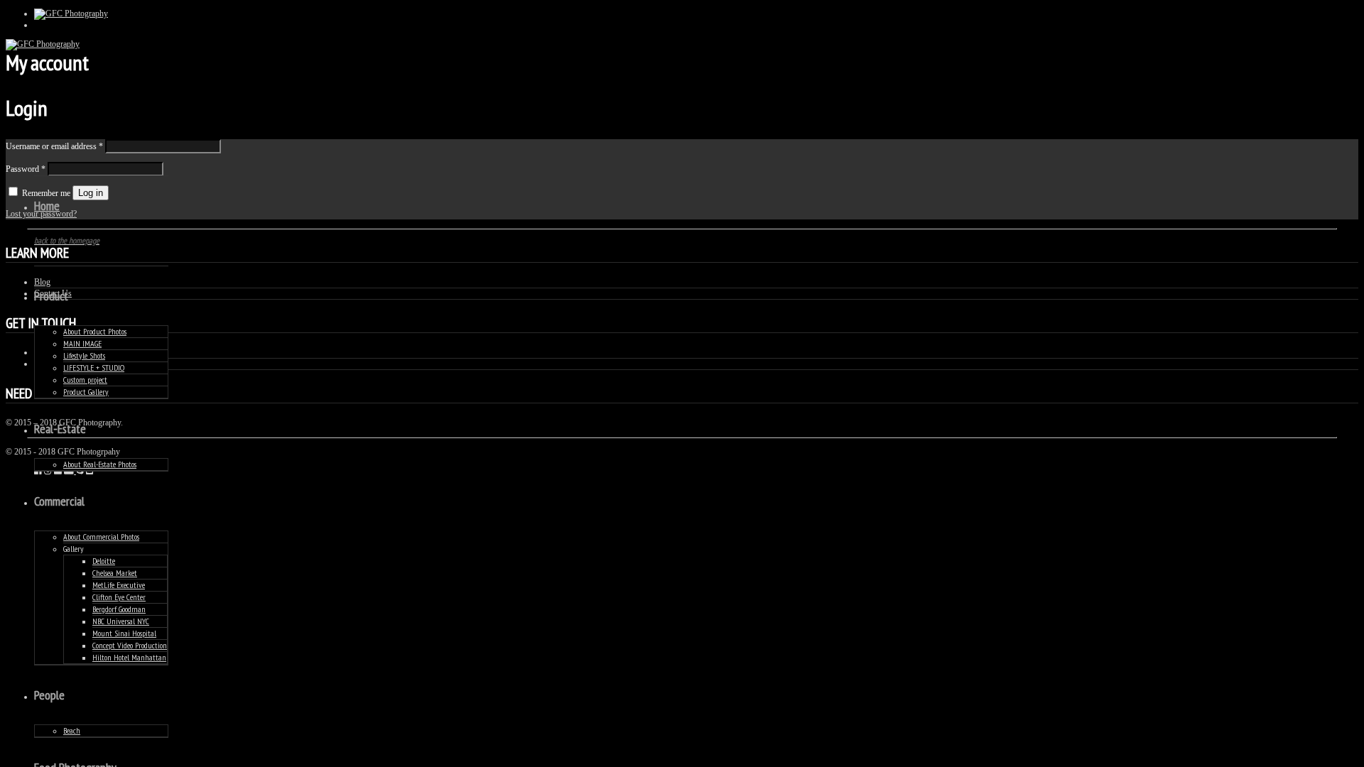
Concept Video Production (129, 645)
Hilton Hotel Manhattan (129, 657)
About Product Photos (94, 331)
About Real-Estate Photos (99, 464)
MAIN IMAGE (82, 343)
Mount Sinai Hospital (124, 633)
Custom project (85, 379)
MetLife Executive (118, 585)
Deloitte (103, 560)
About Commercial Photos (101, 536)
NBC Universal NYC (120, 621)
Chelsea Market (114, 572)
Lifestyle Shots (84, 355)
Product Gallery (86, 391)
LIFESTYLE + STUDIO (93, 367)
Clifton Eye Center (119, 597)
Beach (71, 730)
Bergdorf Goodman (119, 609)
